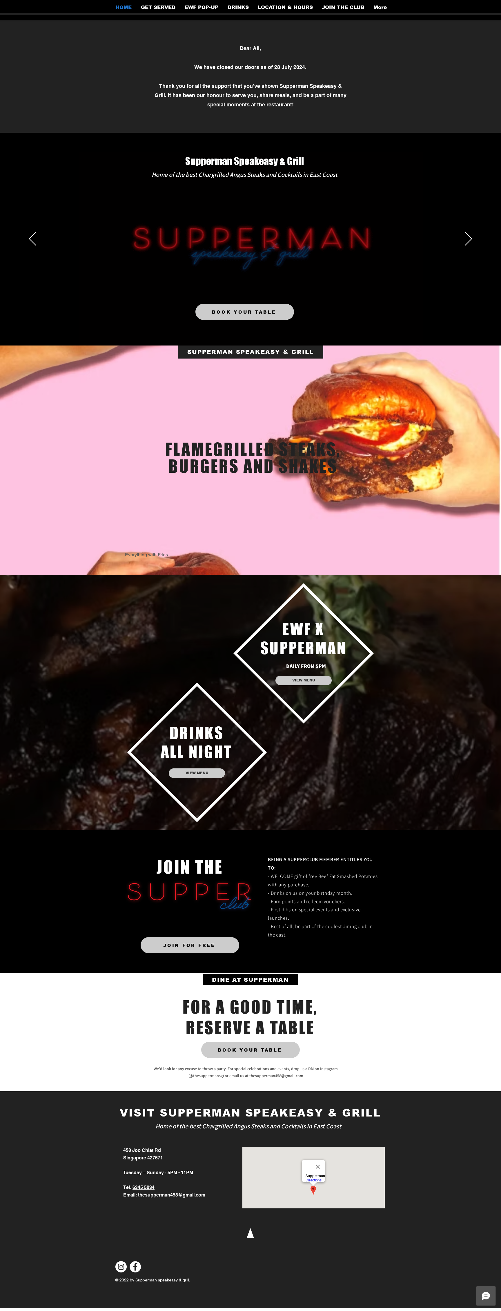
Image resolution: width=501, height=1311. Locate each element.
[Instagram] (121, 1266)
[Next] (468, 239)
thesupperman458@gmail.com (276, 1075)
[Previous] (32, 239)
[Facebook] (135, 1266)
